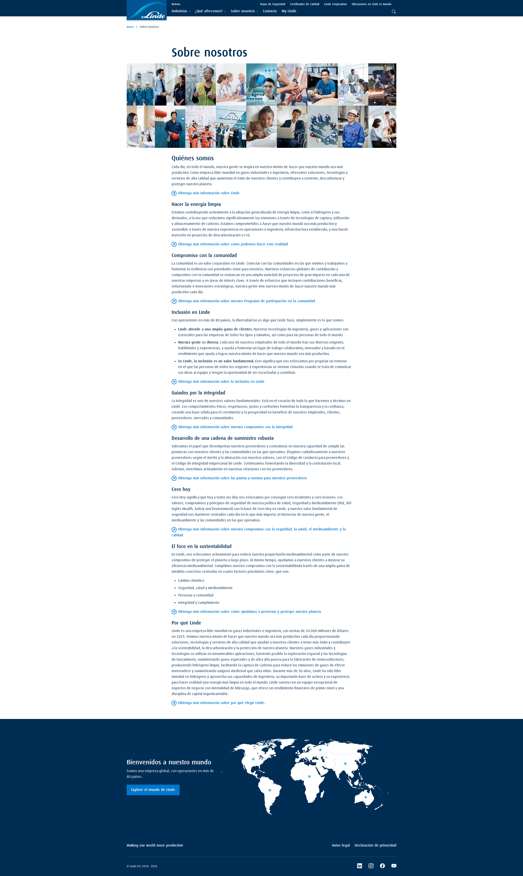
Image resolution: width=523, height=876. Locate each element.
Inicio (130, 27)
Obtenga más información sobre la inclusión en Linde (221, 382)
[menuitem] (270, 11)
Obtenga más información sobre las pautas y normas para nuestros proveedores (242, 478)
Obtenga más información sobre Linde (209, 193)
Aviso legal (341, 845)
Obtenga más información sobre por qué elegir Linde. (221, 703)
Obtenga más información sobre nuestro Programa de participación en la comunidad (246, 301)
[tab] (181, 11)
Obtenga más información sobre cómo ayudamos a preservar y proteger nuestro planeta (249, 612)
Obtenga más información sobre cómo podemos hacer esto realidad (233, 244)
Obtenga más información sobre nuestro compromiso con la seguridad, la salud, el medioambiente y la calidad (259, 532)
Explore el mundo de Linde (153, 790)
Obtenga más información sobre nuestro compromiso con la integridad (235, 427)
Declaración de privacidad (375, 845)
